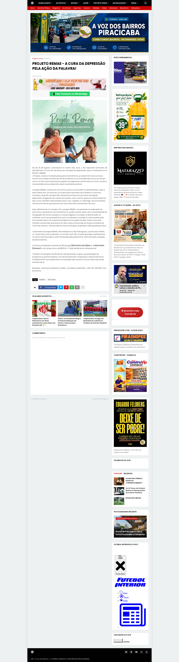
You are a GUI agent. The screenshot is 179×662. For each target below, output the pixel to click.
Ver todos (103, 296)
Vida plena (135, 8)
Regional (56, 8)
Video (104, 8)
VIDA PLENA (52, 280)
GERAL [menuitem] (134, 3)
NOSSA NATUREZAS (133, 498)
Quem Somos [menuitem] (44, 3)
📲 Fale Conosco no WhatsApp (69, 93)
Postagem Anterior (39, 399)
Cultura (87, 8)
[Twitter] (60, 287)
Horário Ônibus (44, 8)
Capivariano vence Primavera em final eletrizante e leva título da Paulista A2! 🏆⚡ (43, 322)
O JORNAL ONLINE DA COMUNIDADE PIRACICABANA (69, 659)
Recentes (128, 473)
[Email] (77, 287)
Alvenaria (113, 8)
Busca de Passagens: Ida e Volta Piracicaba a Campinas (130, 533)
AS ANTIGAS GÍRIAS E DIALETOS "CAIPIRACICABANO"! (134, 480)
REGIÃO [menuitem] (74, 3)
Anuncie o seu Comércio (131, 312)
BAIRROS (47, 58)
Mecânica (124, 8)
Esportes (77, 8)
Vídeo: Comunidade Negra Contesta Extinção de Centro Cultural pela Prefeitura (69, 322)
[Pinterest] (66, 287)
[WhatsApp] (71, 287)
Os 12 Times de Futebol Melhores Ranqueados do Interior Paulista (135, 490)
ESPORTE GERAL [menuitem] (100, 3)
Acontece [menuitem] (61, 3)
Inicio (32, 8)
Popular (118, 473)
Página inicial (37, 58)
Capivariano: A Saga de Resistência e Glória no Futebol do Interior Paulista (95, 321)
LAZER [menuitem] (85, 3)
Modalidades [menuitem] (119, 3)
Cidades (96, 8)
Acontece (66, 8)
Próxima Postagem (100, 399)
